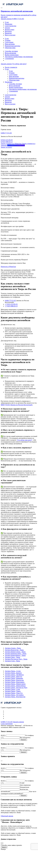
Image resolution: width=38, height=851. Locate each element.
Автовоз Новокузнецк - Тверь (15, 652)
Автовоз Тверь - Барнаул (13, 673)
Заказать (23, 740)
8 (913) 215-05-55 (7, 140)
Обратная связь (10, 48)
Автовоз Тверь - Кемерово (14, 678)
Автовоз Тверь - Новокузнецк (15, 684)
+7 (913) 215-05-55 (11, 304)
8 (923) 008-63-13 (7, 142)
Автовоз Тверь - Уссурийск (14, 695)
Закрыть (4, 847)
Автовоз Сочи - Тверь (12, 661)
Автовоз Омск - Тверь (12, 657)
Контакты (8, 31)
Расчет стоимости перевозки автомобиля (15, 15)
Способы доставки (11, 51)
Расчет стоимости (11, 67)
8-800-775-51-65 (10, 300)
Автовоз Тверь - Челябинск (14, 675)
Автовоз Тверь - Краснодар (14, 680)
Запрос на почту (6, 147)
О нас (7, 22)
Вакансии (8, 33)
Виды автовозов (10, 53)
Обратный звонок (7, 816)
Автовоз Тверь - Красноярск (14, 682)
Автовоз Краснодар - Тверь (14, 650)
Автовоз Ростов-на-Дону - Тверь (16, 659)
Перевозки (8, 24)
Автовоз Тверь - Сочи (12, 689)
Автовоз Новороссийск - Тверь (15, 653)
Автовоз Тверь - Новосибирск (15, 686)
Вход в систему (10, 35)
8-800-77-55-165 (6, 133)
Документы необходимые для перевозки (19, 57)
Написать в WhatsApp (8, 266)
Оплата (7, 28)
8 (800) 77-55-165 (18, 19)
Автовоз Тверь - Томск (13, 691)
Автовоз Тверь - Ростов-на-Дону (16, 687)
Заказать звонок (6, 19)
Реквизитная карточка (12, 46)
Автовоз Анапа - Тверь (13, 648)
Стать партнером (7, 724)
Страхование (9, 58)
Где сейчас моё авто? (19, 64)
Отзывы (7, 40)
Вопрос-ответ (9, 29)
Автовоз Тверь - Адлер (13, 671)
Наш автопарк (10, 44)
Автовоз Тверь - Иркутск (13, 676)
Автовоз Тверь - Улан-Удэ (14, 693)
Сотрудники (9, 42)
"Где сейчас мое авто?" (25, 440)
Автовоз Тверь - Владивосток (15, 697)
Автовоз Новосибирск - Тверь (15, 655)
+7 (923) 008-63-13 (11, 306)
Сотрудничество (10, 26)
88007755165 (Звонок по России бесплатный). (17, 405)
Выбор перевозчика (12, 55)
